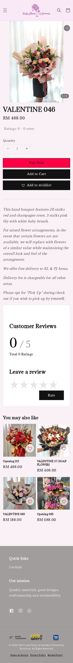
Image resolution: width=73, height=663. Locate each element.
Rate (51, 395)
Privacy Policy (38, 655)
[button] (5, 10)
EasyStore (25, 648)
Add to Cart (36, 174)
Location (15, 567)
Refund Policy (55, 655)
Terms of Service (19, 655)
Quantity (9, 140)
